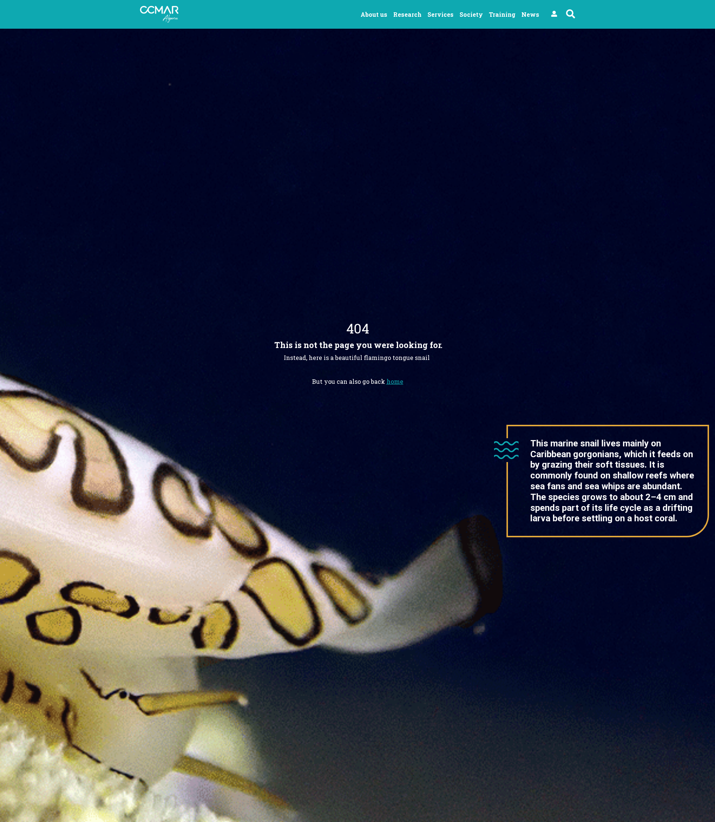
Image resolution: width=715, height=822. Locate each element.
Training (502, 14)
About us (373, 14)
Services (441, 14)
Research (407, 14)
